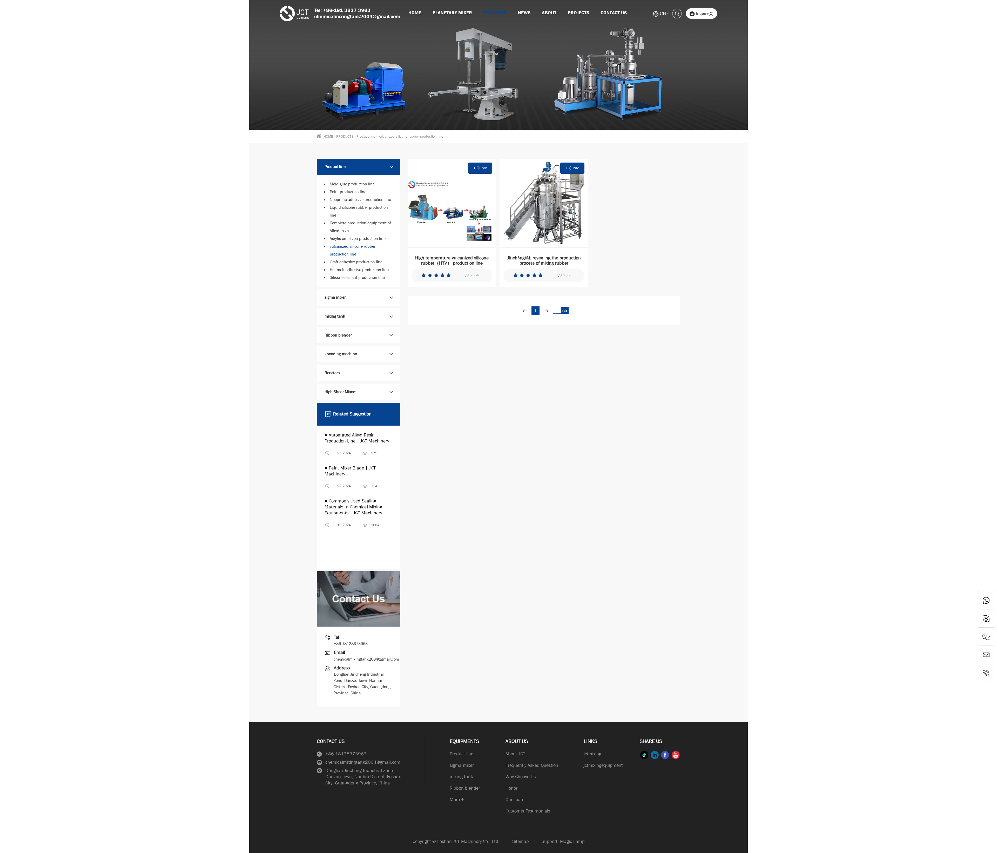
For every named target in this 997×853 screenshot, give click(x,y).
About (549, 13)
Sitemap (520, 841)
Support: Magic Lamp (563, 841)
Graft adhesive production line (356, 262)
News (524, 13)
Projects (578, 13)
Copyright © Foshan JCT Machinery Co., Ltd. (456, 841)
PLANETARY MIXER (452, 13)
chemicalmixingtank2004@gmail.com (366, 659)
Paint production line (348, 191)
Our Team (515, 800)
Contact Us (614, 13)
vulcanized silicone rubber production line (410, 136)
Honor (511, 788)
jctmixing (592, 754)
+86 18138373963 (351, 643)
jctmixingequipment (603, 765)
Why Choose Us (521, 777)
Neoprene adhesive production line (360, 199)
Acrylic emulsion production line (358, 238)
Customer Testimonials (528, 811)
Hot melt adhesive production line (359, 269)
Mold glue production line (352, 184)
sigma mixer (335, 297)
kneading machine (341, 354)
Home (414, 13)
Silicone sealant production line (357, 277)
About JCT (515, 754)
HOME (328, 136)
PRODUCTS (495, 13)
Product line (365, 136)
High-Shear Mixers (340, 391)
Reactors (332, 372)
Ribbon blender (338, 335)
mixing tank (335, 316)
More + (457, 800)
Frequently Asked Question (532, 765)
